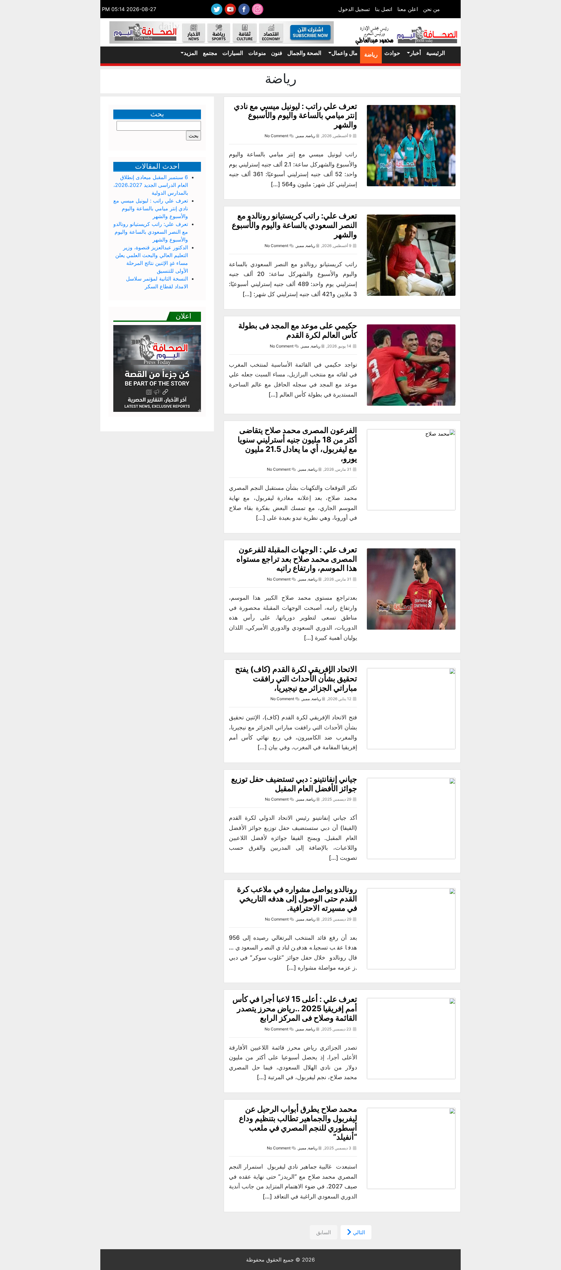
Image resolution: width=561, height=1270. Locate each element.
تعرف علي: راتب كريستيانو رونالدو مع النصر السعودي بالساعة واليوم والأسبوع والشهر (294, 225)
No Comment (276, 135)
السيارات (232, 53)
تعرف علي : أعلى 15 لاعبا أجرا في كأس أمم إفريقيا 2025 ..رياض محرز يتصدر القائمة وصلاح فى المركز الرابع (294, 1008)
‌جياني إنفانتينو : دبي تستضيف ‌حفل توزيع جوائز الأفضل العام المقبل (294, 783)
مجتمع (210, 53)
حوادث (392, 53)
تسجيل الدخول (354, 9)
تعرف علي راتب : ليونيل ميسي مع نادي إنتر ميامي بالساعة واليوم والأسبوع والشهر (295, 115)
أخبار (415, 53)
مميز (300, 135)
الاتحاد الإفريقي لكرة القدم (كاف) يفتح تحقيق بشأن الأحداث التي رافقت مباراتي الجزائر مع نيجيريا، (296, 678)
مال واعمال (344, 53)
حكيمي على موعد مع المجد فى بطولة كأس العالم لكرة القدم (297, 330)
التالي (358, 1232)
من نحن (431, 9)
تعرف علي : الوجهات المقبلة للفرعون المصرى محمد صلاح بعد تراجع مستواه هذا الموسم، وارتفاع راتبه (296, 559)
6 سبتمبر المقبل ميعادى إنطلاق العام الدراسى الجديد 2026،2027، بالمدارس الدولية (150, 185)
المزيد (191, 53)
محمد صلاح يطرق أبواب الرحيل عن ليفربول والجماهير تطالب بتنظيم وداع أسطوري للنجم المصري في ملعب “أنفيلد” (298, 1123)
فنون (276, 53)
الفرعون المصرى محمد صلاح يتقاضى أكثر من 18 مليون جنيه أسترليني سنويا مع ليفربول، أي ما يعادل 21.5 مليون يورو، (297, 444)
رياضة (371, 54)
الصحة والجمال (304, 53)
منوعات (257, 53)
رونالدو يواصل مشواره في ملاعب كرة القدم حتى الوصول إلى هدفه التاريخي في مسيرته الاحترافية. (297, 898)
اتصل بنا (383, 9)
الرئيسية (435, 53)
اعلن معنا (407, 9)
